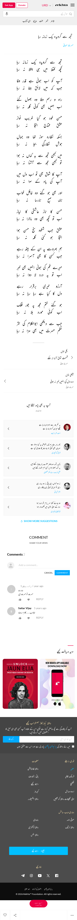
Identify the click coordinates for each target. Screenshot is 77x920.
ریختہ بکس (34, 834)
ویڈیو (35, 21)
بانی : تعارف (33, 776)
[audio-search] (7, 14)
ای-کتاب (27, 21)
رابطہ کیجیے (34, 783)
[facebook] (56, 875)
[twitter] (48, 875)
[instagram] (31, 875)
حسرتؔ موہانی (68, 45)
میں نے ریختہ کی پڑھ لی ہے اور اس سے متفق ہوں (43, 746)
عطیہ (72, 768)
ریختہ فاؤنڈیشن (33, 768)
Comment (62, 572)
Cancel (48, 572)
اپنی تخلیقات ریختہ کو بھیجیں (64, 799)
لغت (41, 21)
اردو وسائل (69, 791)
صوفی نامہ (70, 819)
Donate (21, 5)
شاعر (52, 21)
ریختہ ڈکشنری (33, 827)
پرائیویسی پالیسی (51, 746)
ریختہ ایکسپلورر (33, 799)
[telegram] (23, 875)
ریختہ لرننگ (69, 827)
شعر (46, 21)
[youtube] (40, 875)
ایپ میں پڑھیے (38, 903)
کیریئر (36, 791)
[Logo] (61, 5)
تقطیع (72, 783)
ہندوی (35, 819)
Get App (9, 5)
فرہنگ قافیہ (69, 776)
